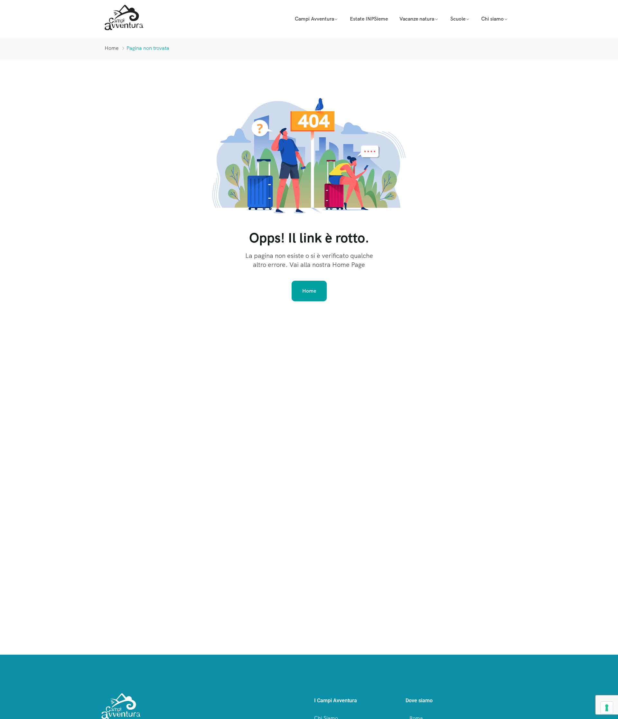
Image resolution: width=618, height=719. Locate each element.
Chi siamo (492, 18)
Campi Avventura (314, 18)
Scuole (457, 18)
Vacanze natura (416, 18)
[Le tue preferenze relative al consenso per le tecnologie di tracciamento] (607, 708)
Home (112, 48)
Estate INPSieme (369, 18)
